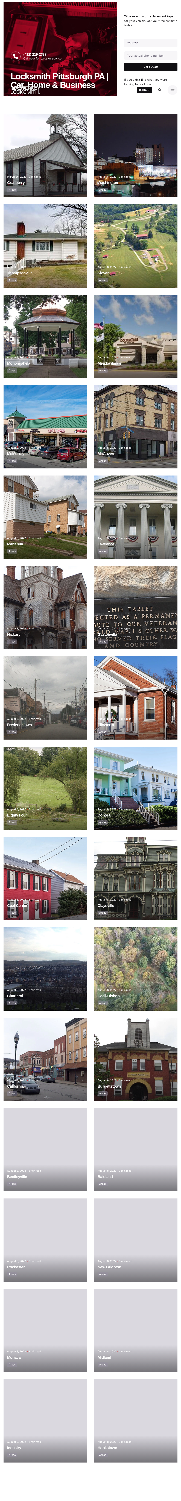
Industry (14, 1448)
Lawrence (106, 544)
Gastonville (107, 634)
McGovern (106, 454)
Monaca (14, 1357)
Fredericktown (19, 725)
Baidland (105, 1176)
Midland (104, 1357)
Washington (108, 182)
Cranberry (16, 182)
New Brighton (109, 1267)
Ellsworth (106, 725)
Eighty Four (17, 815)
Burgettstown (109, 1086)
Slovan (103, 273)
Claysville (106, 905)
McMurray (15, 454)
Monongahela (18, 363)
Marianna (15, 544)
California (15, 1086)
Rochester (16, 1267)
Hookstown (107, 1448)
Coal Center (17, 905)
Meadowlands (109, 363)
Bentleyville (17, 1176)
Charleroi (15, 996)
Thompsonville (20, 273)
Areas (12, 189)
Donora (104, 815)
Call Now (144, 90)
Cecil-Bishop (108, 996)
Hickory (13, 634)
